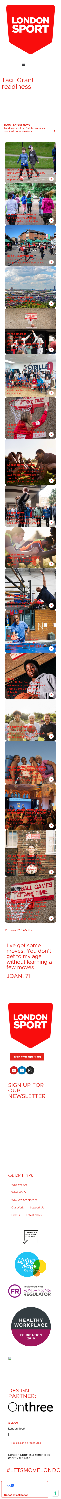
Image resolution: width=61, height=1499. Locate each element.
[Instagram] (30, 1070)
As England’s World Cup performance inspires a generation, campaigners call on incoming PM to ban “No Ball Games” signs (25, 344)
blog (7, 125)
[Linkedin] (22, 1070)
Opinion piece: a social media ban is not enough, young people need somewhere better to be (26, 519)
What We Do (19, 1192)
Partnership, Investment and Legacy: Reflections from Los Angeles (23, 561)
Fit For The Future (19, 727)
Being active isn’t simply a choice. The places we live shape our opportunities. (26, 176)
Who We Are (19, 1185)
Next (30, 930)
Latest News (21, 125)
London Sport (16, 1428)
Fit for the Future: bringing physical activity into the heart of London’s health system (25, 733)
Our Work (17, 1207)
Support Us (37, 1207)
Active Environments (21, 215)
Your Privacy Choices (28, 1485)
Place (31, 380)
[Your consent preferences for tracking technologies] (55, 1493)
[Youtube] (14, 1070)
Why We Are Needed (24, 1200)
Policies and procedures (26, 1443)
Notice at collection (16, 1495)
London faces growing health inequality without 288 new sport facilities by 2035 (25, 602)
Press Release (16, 334)
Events (15, 1215)
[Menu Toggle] (30, 64)
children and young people (26, 767)
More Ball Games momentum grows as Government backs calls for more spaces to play (25, 432)
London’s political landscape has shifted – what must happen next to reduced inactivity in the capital (26, 776)
